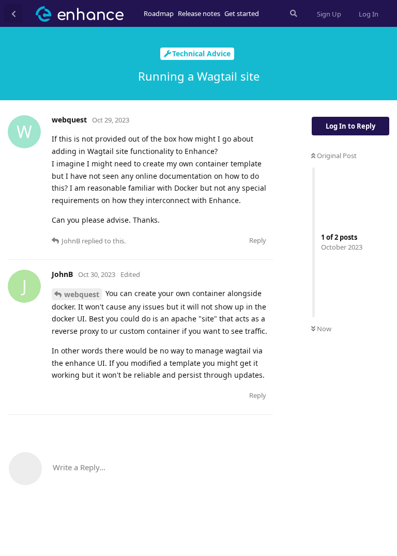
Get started (241, 13)
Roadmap (159, 13)
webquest (81, 294)
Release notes (199, 13)
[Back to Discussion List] (13, 13)
